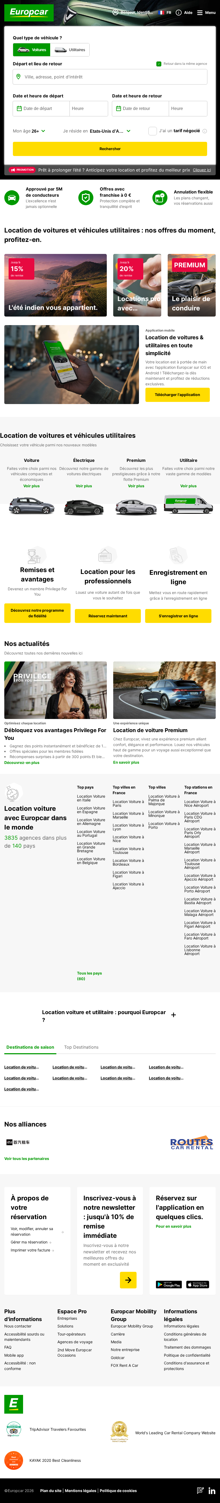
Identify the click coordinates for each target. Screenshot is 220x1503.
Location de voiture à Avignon (167, 1078)
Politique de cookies (118, 1490)
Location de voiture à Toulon (22, 1089)
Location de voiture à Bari (71, 1067)
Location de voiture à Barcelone (22, 1067)
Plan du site (50, 1490)
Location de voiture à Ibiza (167, 1067)
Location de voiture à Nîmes (119, 1078)
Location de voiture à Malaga (119, 1067)
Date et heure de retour (137, 95)
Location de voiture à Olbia (22, 1078)
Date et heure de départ (38, 95)
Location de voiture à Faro (71, 1078)
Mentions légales (80, 1490)
